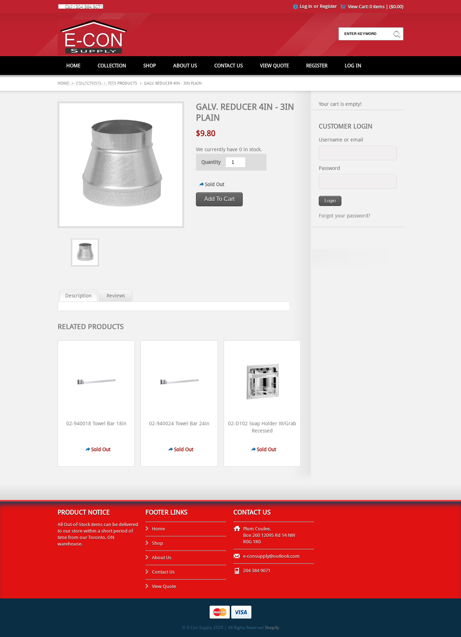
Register (328, 6)
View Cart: (375, 6)
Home (73, 65)
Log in (306, 6)
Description (78, 296)
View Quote (274, 65)
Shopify (272, 627)
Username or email (341, 140)
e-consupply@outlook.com (271, 556)
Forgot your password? (344, 216)
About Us (185, 65)
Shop (149, 65)
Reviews (116, 296)
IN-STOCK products (90, 84)
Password (329, 168)
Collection (112, 65)
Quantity (211, 162)
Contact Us (228, 65)
